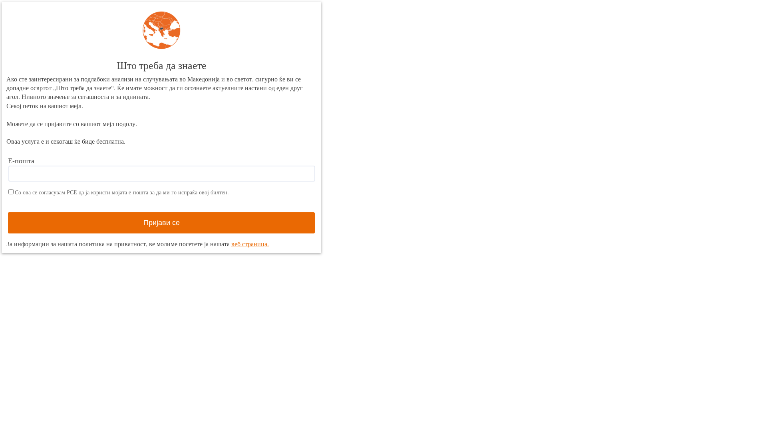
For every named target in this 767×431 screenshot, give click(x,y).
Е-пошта (21, 160)
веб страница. (250, 243)
